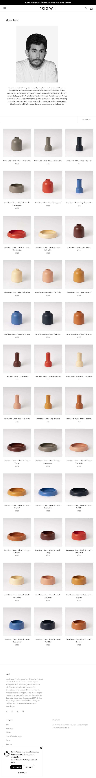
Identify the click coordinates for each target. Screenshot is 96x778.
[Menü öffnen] (5, 8)
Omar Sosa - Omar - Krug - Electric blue (79, 203)
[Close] (41, 748)
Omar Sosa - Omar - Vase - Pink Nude (48, 292)
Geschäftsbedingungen (14, 736)
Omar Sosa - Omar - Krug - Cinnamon (79, 418)
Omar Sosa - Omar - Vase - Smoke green (17, 161)
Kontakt (8, 732)
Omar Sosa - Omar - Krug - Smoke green (48, 161)
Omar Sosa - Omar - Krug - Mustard (48, 418)
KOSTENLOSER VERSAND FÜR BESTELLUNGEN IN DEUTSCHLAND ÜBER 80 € (48, 2)
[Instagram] (12, 711)
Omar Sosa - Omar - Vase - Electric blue (17, 334)
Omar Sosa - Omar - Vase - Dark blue (47, 334)
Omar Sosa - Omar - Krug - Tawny (17, 376)
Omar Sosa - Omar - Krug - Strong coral (48, 376)
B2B (7, 724)
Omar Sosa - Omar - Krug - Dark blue (79, 161)
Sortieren (85, 119)
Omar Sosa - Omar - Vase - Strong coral (48, 203)
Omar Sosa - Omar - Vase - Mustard (79, 292)
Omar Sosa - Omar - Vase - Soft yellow (17, 292)
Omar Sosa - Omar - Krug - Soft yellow (79, 376)
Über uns (9, 744)
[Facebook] (6, 711)
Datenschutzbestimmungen (21, 759)
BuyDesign (9, 728)
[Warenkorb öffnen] (91, 8)
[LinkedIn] (23, 711)
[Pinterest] (17, 711)
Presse (8, 740)
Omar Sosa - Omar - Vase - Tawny (79, 247)
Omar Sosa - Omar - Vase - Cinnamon (79, 334)
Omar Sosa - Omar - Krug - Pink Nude (17, 418)
